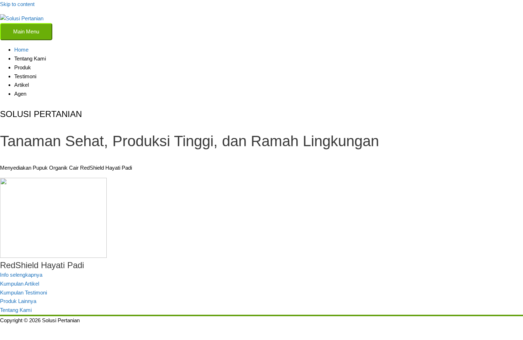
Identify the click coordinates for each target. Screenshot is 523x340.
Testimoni (25, 76)
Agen (20, 94)
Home (21, 50)
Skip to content (17, 4)
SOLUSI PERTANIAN (41, 114)
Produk (22, 67)
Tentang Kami (30, 58)
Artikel (21, 85)
